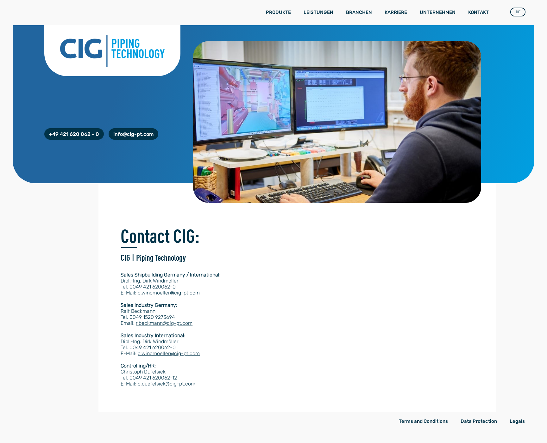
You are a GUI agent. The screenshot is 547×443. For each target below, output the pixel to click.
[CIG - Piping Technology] (55, 7)
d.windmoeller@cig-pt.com (169, 293)
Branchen (359, 12)
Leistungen (318, 12)
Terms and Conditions (423, 421)
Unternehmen (438, 12)
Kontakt (478, 12)
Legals (517, 421)
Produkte (278, 12)
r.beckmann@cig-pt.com (164, 323)
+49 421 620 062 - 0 (74, 134)
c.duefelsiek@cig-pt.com (166, 384)
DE (518, 12)
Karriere (396, 12)
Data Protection (479, 421)
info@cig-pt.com (133, 134)
